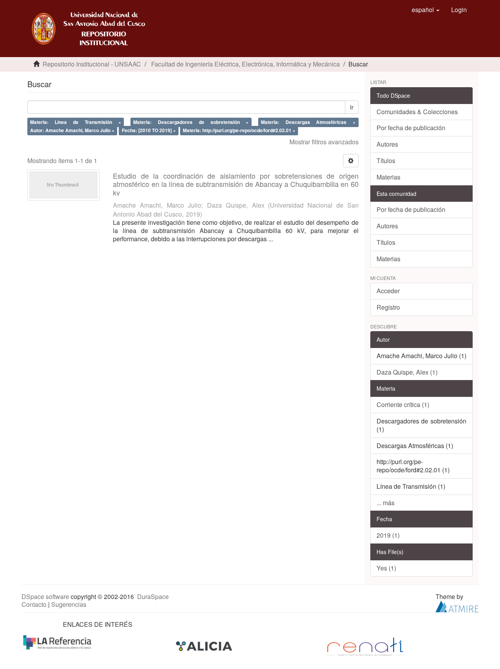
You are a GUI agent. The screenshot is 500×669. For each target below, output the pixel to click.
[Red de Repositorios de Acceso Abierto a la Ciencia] (58, 641)
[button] (425, 10)
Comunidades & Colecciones (417, 111)
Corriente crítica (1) (403, 404)
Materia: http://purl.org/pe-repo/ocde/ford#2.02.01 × (239, 130)
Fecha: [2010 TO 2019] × (149, 130)
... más (386, 502)
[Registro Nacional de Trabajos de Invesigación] (365, 646)
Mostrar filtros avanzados (324, 141)
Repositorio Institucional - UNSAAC (92, 63)
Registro (388, 307)
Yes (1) (386, 567)
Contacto (33, 604)
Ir (352, 107)
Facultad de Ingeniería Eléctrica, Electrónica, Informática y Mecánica (245, 63)
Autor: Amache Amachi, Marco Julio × (72, 130)
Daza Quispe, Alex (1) (407, 372)
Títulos (386, 160)
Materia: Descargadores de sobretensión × (191, 122)
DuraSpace (153, 596)
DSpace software (45, 596)
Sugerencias (68, 604)
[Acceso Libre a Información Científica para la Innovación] (205, 646)
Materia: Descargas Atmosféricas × (308, 122)
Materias (388, 176)
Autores (387, 144)
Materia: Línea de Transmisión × (75, 122)
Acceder (388, 290)
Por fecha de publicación (411, 127)
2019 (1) (388, 535)
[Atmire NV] (457, 605)
